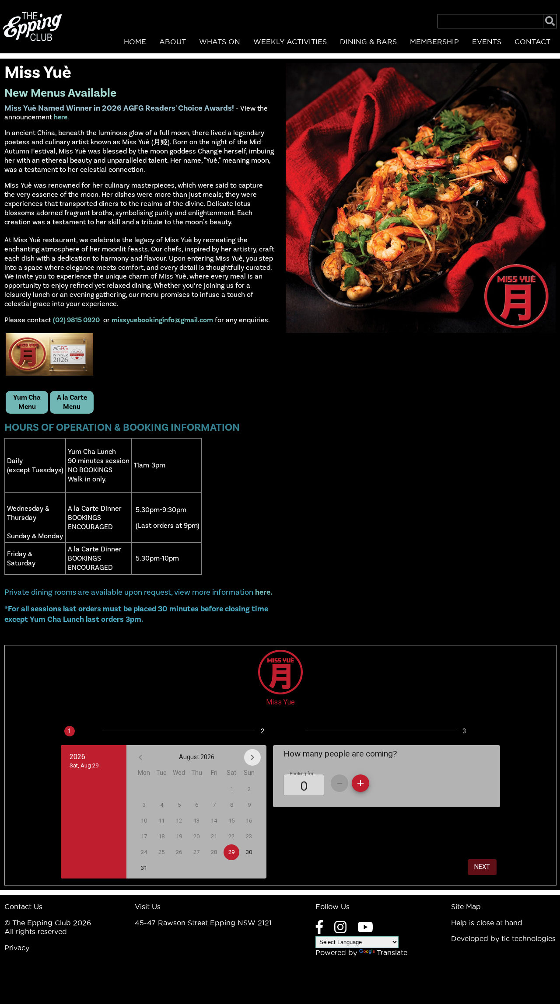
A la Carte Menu (72, 402)
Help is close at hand (486, 923)
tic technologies (528, 938)
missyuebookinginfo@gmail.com (162, 320)
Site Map (466, 906)
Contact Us (23, 906)
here (60, 117)
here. (263, 592)
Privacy (16, 948)
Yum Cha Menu (27, 402)
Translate (392, 952)
